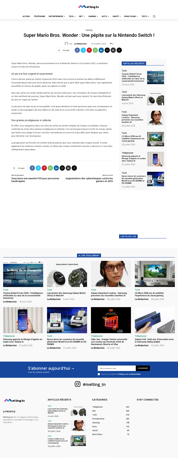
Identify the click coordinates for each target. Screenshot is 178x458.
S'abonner (143, 368)
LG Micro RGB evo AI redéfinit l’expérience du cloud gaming (133, 138)
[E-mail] (107, 50)
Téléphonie (127, 153)
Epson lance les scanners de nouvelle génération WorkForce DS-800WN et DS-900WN (134, 179)
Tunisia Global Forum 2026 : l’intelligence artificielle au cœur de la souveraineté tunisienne (133, 77)
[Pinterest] (89, 50)
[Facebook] (77, 50)
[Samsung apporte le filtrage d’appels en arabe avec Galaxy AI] (155, 159)
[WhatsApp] (95, 50)
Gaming (89, 30)
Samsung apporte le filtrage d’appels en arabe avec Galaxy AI (134, 158)
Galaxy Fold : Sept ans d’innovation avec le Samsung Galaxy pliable (154, 340)
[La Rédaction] (67, 44)
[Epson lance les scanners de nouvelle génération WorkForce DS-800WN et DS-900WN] (155, 179)
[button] (154, 16)
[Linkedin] (101, 50)
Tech (124, 71)
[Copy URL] (119, 50)
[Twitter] (83, 50)
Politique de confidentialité (129, 374)
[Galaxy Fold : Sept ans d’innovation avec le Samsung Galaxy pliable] (155, 320)
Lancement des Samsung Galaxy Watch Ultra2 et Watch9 (133, 97)
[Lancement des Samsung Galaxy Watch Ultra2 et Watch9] (155, 98)
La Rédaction (80, 43)
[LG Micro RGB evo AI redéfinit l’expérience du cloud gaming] (155, 139)
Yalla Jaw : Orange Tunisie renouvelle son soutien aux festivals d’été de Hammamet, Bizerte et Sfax (109, 342)
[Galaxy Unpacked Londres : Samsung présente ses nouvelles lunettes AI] (155, 118)
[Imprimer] (113, 50)
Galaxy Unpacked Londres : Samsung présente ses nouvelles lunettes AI (132, 118)
